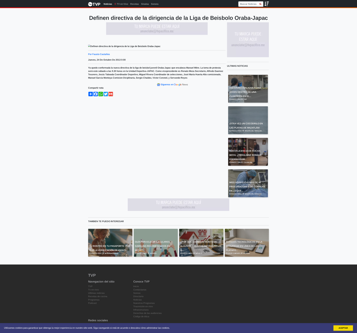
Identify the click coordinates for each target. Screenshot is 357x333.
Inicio (136, 286)
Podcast (92, 303)
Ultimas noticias (96, 293)
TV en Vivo (122, 4)
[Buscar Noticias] (260, 4)
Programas (94, 300)
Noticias (108, 4)
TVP (90, 286)
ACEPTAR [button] (343, 328)
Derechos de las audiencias (147, 313)
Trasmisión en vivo (143, 306)
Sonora (154, 4)
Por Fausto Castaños (99, 54)
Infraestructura (141, 310)
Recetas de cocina (97, 296)
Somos (137, 293)
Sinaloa (145, 4)
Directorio (138, 296)
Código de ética (141, 316)
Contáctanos (139, 289)
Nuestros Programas (144, 303)
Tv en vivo (93, 289)
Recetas (134, 4)
